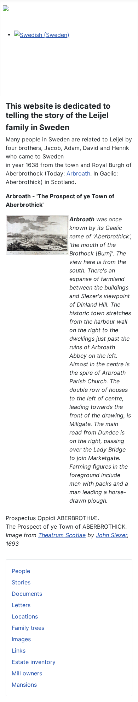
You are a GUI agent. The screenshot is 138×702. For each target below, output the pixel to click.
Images (21, 639)
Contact (13, 84)
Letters (21, 605)
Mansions (24, 684)
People (21, 570)
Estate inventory (34, 661)
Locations (25, 616)
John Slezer (111, 535)
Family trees (28, 627)
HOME (11, 50)
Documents (27, 593)
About (11, 61)
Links (18, 650)
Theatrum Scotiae (62, 535)
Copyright (16, 73)
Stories (21, 582)
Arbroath (78, 173)
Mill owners (27, 673)
